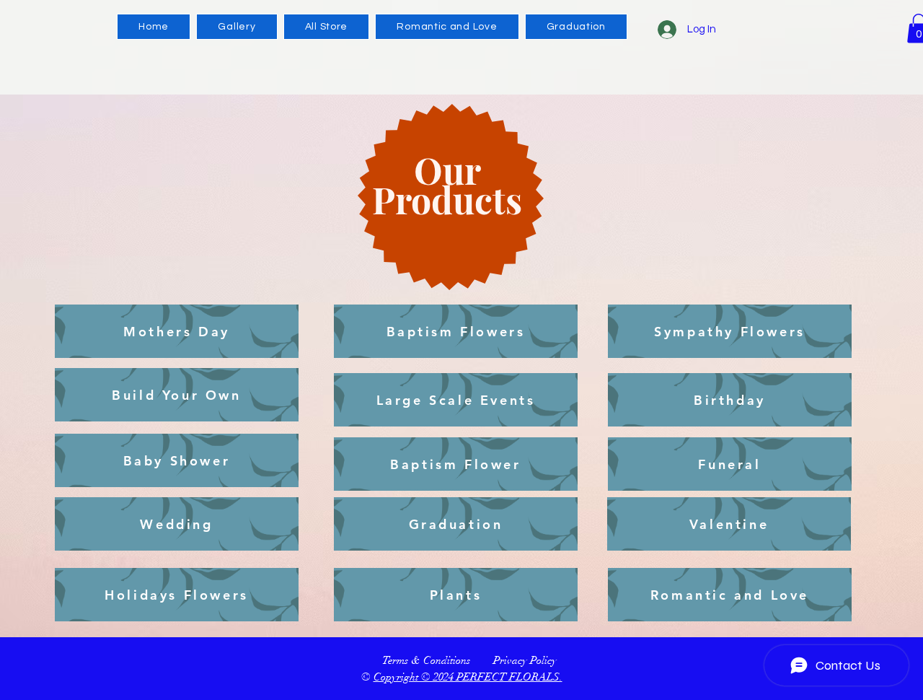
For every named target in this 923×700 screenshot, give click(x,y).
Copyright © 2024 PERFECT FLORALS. (468, 676)
